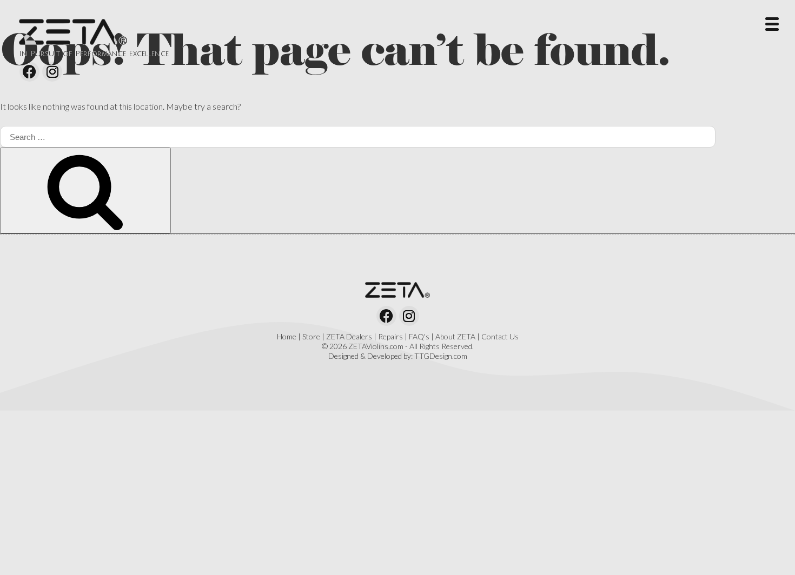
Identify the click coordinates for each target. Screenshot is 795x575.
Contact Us (500, 336)
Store (311, 336)
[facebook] (29, 72)
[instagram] (52, 72)
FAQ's (419, 336)
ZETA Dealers (349, 336)
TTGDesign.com (440, 355)
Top (769, 549)
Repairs (390, 336)
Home (286, 336)
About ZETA (455, 336)
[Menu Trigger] (772, 23)
